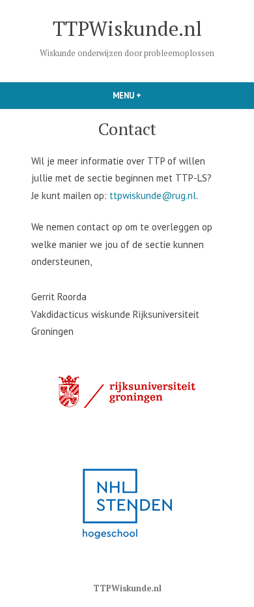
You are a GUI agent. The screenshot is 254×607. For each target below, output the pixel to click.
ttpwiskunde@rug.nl (152, 195)
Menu (152, 95)
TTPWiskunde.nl (127, 28)
